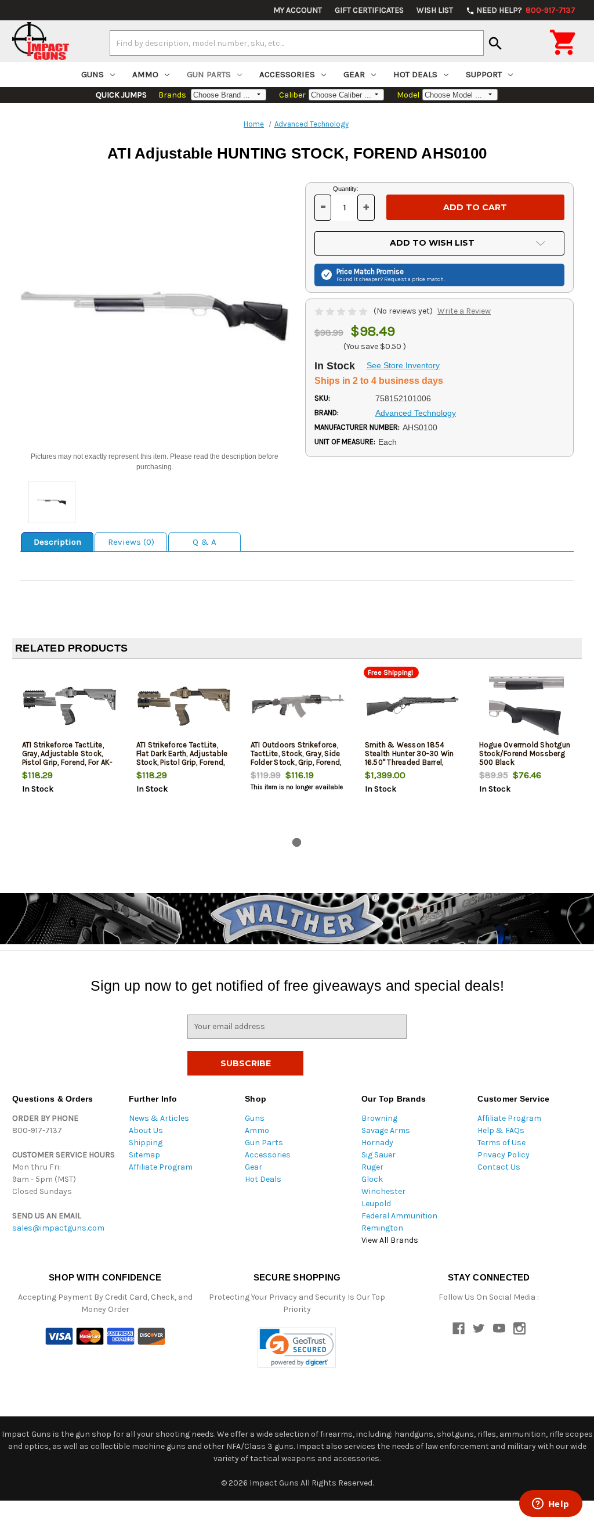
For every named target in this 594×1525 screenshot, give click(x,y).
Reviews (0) (131, 542)
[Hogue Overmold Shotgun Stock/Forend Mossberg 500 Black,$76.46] (526, 706)
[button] (296, 1347)
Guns (92, 74)
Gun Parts (209, 74)
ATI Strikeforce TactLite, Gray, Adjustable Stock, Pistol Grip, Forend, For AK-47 (67, 757)
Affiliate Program (161, 1167)
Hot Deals (415, 74)
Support (484, 74)
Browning (379, 1118)
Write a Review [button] (464, 311)
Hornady (377, 1143)
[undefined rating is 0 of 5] (342, 311)
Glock (372, 1179)
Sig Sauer (378, 1155)
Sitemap (144, 1155)
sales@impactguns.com (58, 1228)
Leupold (376, 1204)
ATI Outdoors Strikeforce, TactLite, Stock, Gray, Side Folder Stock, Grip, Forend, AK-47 (296, 757)
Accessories (287, 74)
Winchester (383, 1191)
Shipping (145, 1143)
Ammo (145, 74)
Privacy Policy (503, 1155)
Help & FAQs (500, 1130)
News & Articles (159, 1118)
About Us (146, 1130)
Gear (354, 74)
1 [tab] (296, 842)
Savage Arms (385, 1130)
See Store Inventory (403, 365)
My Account (297, 10)
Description (57, 542)
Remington (382, 1228)
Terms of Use (501, 1143)
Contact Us (498, 1167)
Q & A (204, 542)
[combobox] (297, 43)
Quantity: (345, 188)
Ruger (372, 1167)
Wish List (434, 10)
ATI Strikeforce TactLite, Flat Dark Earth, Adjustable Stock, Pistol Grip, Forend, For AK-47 (182, 757)
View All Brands (389, 1240)
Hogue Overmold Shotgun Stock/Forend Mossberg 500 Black (525, 753)
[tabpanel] (69, 750)
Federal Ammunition (399, 1216)
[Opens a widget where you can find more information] (550, 1504)
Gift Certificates (369, 10)
